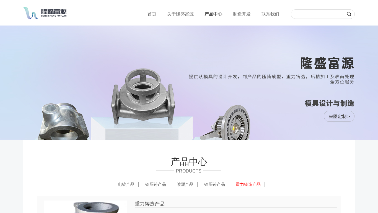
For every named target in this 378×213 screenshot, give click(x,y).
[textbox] (316, 15)
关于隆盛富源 (180, 14)
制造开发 (242, 14)
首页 (151, 14)
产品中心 (213, 14)
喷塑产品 (185, 184)
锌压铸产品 (214, 184)
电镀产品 (126, 184)
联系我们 (270, 14)
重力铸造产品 (248, 184)
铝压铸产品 (155, 184)
